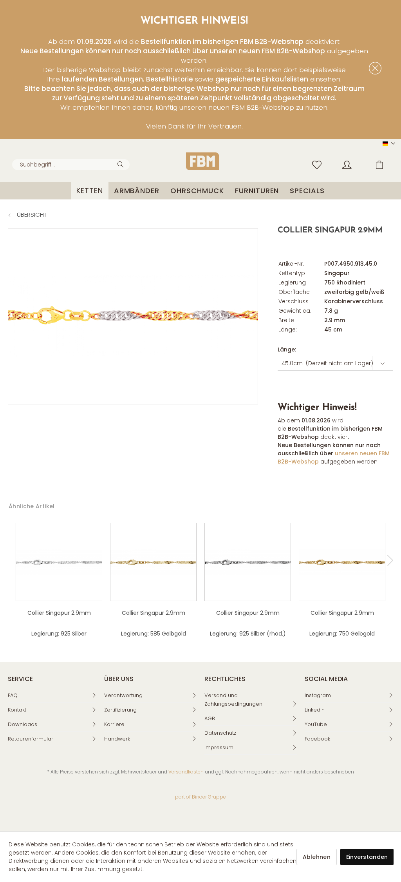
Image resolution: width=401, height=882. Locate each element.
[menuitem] (71, 164)
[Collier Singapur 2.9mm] (59, 562)
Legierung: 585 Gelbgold (153, 634)
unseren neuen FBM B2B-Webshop (267, 51)
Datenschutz (220, 733)
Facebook (317, 739)
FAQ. (13, 695)
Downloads (22, 724)
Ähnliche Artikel (32, 506)
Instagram (318, 695)
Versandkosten (186, 771)
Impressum (218, 747)
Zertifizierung (120, 710)
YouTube (316, 724)
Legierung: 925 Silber (59, 634)
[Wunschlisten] (318, 164)
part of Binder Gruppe (200, 796)
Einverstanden (367, 857)
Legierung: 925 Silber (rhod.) (248, 634)
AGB (209, 718)
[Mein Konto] (354, 164)
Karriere (114, 724)
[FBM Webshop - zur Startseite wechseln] (202, 161)
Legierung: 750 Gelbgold (342, 634)
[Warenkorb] (385, 164)
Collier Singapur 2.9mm (59, 613)
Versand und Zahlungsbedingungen (233, 700)
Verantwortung (123, 695)
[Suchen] (122, 164)
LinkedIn (315, 710)
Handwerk (117, 739)
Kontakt (17, 710)
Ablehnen (317, 857)
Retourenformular (30, 739)
